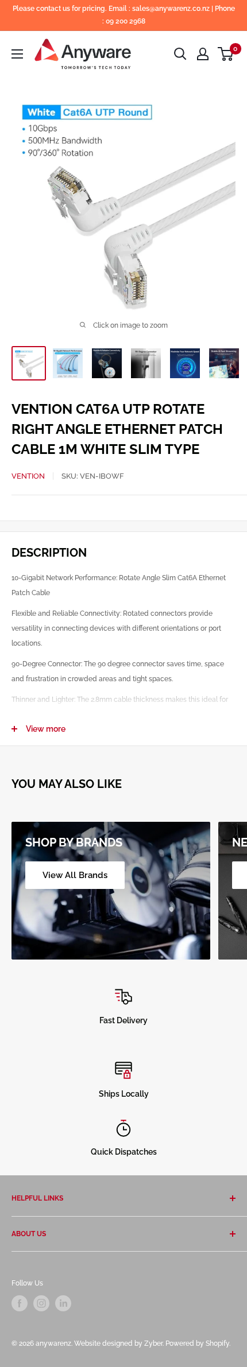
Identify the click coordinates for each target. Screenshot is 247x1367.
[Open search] (180, 54)
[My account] (203, 54)
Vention (28, 476)
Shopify (217, 1343)
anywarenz (53, 1343)
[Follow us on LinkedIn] (63, 1303)
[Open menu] (17, 54)
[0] (226, 54)
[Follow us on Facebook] (19, 1303)
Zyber (153, 1343)
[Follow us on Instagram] (41, 1303)
